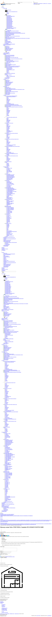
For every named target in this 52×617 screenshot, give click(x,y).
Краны (9, 523)
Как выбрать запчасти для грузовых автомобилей (7, 514)
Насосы (11, 523)
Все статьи (1, 513)
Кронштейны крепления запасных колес (9, 237)
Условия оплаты (4, 608)
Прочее (28, 523)
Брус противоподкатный (7, 44)
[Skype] (7, 535)
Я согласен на (8, 556)
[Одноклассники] (1, 535)
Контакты (3, 249)
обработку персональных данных (10, 556)
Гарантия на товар (4, 610)
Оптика (5, 95)
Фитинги (5, 239)
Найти (3, 272)
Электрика (12, 524)
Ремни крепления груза (7, 264)
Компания (1, 601)
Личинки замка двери (16, 523)
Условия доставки (4, 609)
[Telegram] (8, 535)
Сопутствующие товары (7, 241)
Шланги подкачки (29, 524)
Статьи (3, 611)
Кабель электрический (8, 524)
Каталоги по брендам (5, 269)
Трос (41, 523)
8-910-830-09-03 (40, 3)
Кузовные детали (6, 166)
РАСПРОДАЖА (4, 511)
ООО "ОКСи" (38, 615)
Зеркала (5, 79)
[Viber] (5, 535)
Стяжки (40, 523)
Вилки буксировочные (7, 53)
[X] (4, 535)
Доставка (3, 268)
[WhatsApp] (6, 535)
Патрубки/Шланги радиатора (23, 523)
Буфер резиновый (4, 318)
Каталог (3, 7)
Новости (3, 247)
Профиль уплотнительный (7, 240)
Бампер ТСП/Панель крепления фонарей (7, 309)
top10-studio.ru (49, 615)
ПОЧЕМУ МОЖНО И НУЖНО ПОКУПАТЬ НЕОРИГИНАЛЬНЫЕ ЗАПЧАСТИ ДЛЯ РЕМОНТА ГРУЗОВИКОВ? (16, 515)
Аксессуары (5, 8)
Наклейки (3, 503)
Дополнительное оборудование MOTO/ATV (10, 238)
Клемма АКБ (34, 524)
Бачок (4, 45)
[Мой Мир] (3, 535)
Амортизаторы (6, 523)
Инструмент (5, 86)
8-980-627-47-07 (45, 3)
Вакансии (3, 606)
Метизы (20, 524)
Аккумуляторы (2, 523)
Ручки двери (30, 523)
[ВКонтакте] (0, 535)
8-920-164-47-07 (17, 613)
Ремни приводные (6, 245)
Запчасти (5, 54)
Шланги (48, 523)
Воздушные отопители (24, 524)
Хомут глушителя (44, 523)
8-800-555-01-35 (36, 3)
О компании (3, 250)
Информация (2, 602)
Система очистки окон (35, 523)
